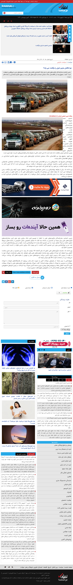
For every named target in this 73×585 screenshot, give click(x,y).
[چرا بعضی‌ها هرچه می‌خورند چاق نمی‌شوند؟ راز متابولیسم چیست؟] (18, 409)
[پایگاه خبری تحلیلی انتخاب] (64, 8)
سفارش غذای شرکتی (65, 512)
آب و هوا (23, 1)
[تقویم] (69, 36)
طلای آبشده (67, 535)
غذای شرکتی (67, 484)
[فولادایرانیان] (37, 187)
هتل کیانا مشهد (66, 469)
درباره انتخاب (47, 573)
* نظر (69, 312)
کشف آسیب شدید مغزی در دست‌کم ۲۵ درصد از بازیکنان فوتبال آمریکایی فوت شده (29, 36)
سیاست (70, 62)
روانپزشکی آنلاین (66, 539)
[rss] (11, 21)
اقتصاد (45, 567)
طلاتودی (68, 496)
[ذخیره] (9, 62)
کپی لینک (35, 272)
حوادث (22, 567)
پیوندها (27, 1)
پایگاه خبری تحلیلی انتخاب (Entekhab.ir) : (60, 116)
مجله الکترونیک (9, 1)
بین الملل (55, 567)
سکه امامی (68, 528)
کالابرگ (69, 492)
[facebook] (6, 281)
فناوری (35, 567)
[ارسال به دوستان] (5, 62)
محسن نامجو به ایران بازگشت (43, 45)
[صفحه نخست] (69, 27)
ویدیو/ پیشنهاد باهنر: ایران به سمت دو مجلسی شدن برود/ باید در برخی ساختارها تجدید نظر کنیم (54, 414)
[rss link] (12, 567)
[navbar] (71, 17)
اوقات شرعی (17, 1)
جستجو (47, 575)
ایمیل (68, 307)
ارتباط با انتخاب (34, 1)
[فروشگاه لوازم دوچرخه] (37, 207)
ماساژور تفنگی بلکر (66, 473)
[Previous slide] (44, 349)
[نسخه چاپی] (3, 62)
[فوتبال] (69, 33)
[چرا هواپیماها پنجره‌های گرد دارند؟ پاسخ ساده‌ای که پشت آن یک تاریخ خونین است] (18, 434)
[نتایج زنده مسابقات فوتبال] (69, 40)
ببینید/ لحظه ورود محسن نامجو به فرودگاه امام (58, 418)
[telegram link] (9, 567)
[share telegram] (8, 21)
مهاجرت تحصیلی (66, 500)
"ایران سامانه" (39, 581)
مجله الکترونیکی (12, 573)
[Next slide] (39, 349)
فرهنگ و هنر (29, 567)
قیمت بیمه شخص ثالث (64, 508)
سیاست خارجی (61, 62)
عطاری (69, 476)
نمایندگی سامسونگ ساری (63, 480)
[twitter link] (5, 567)
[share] (4, 21)
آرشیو (43, 575)
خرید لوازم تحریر (66, 461)
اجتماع (40, 567)
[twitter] (3, 281)
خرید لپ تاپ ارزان (65, 465)
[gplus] (9, 281)
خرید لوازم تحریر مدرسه (64, 453)
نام (69, 303)
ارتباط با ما (39, 573)
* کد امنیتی (67, 326)
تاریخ (49, 567)
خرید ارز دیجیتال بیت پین (63, 449)
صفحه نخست (68, 567)
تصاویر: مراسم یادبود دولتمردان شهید (59, 370)
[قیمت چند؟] (69, 30)
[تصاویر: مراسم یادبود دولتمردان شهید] (54, 360)
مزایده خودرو (67, 520)
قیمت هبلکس (67, 504)
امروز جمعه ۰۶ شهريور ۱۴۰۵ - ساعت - (59, 17)
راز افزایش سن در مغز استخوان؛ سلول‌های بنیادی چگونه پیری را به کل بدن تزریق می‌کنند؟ (18, 369)
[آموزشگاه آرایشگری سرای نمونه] (37, 227)
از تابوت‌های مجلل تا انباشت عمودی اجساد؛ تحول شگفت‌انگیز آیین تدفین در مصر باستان (18, 397)
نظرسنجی (3, 1)
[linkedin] (12, 281)
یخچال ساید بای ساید (64, 457)
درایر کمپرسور (67, 488)
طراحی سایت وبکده (65, 516)
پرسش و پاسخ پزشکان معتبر (62, 445)
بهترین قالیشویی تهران (64, 524)
